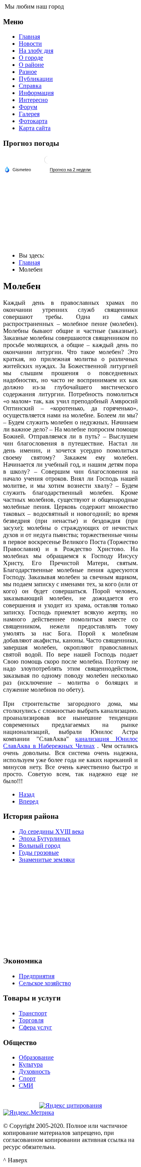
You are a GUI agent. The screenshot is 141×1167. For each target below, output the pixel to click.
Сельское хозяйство (45, 983)
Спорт (27, 1078)
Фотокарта (33, 121)
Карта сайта (35, 128)
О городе (31, 57)
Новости (30, 43)
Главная (29, 36)
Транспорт (33, 1013)
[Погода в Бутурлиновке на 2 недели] (70, 169)
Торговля (31, 1020)
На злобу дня (36, 50)
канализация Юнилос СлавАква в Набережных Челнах (70, 742)
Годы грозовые (39, 852)
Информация (36, 92)
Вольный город (39, 845)
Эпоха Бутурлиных (44, 838)
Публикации (36, 78)
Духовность (34, 1071)
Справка (30, 85)
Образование (36, 1057)
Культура (31, 1064)
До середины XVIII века (51, 831)
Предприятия (36, 976)
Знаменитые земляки (47, 859)
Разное (28, 71)
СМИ (26, 1085)
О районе (31, 64)
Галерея (29, 114)
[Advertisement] (70, 909)
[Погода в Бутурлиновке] (48, 163)
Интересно (33, 100)
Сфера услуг (35, 1027)
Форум (28, 107)
